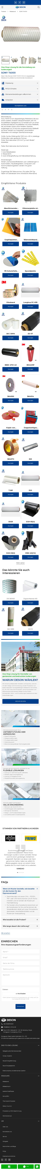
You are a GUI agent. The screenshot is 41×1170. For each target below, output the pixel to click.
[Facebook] (20, 2)
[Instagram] (24, 2)
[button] (5, 60)
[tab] (20, 111)
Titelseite (3, 11)
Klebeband (13, 11)
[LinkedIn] (15, 2)
